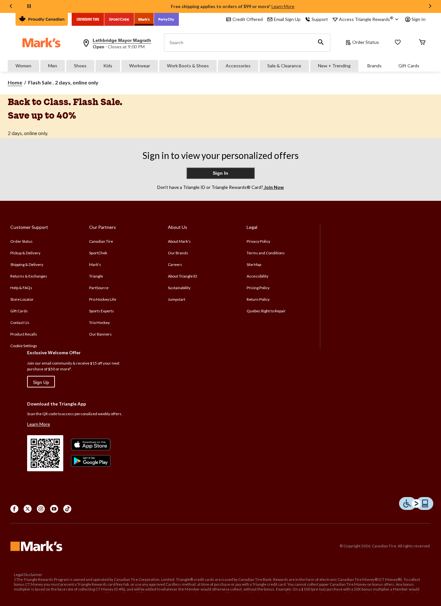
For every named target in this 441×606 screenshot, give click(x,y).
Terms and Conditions (266, 252)
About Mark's (179, 241)
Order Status (365, 42)
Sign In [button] (419, 19)
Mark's (95, 264)
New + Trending (334, 65)
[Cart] (422, 42)
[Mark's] (144, 19)
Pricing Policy (258, 287)
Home (15, 82)
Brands (374, 65)
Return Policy (258, 299)
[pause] (29, 6)
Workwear (139, 65)
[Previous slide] (11, 6)
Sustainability (179, 287)
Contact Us (19, 322)
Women (23, 65)
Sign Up (41, 382)
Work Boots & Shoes (188, 65)
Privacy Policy (258, 241)
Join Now (273, 187)
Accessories (238, 65)
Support (320, 19)
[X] (28, 509)
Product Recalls (23, 334)
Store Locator (22, 299)
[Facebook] (14, 509)
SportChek (98, 252)
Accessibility (257, 276)
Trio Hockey (99, 322)
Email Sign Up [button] (287, 19)
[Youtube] (54, 509)
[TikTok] (67, 509)
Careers (175, 264)
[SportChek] (119, 19)
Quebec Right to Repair (266, 310)
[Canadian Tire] (88, 19)
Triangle (96, 276)
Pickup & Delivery (25, 252)
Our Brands (178, 252)
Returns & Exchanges (28, 276)
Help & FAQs (21, 287)
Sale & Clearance (284, 65)
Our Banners (100, 334)
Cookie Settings (23, 345)
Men (52, 65)
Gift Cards (408, 65)
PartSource (98, 287)
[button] (321, 42)
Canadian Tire (101, 241)
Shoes (80, 65)
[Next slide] (430, 6)
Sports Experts (101, 310)
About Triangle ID (182, 276)
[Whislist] (398, 42)
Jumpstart (176, 299)
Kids (107, 65)
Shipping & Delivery (26, 264)
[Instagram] (41, 509)
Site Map (254, 264)
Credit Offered (247, 19)
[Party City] (166, 19)
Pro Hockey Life (102, 299)
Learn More (283, 6)
